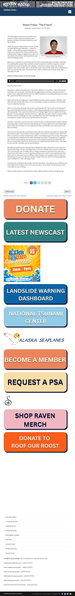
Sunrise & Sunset (10, 544)
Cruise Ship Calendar (11, 521)
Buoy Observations (11, 517)
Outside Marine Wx (11, 530)
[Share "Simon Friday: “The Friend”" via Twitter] (35, 183)
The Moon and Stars (11, 548)
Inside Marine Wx (11, 526)
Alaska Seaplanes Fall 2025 (11, 580)
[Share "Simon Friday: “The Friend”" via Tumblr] (42, 183)
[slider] (64, 81)
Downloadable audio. (14, 86)
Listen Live (10, 9)
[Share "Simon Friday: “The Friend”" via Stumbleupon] (49, 183)
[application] (37, 81)
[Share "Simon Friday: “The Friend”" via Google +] (38, 183)
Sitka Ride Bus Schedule (12, 535)
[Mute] (60, 81)
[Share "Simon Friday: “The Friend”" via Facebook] (31, 183)
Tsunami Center (10, 553)
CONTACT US (56, 594)
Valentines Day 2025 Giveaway (12, 563)
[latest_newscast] (36, 242)
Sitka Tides (9, 539)
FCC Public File (37, 594)
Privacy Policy (47, 594)
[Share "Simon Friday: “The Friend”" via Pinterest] (46, 183)
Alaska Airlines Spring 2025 (12, 571)
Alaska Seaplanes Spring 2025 (12, 567)
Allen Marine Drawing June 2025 (13, 576)
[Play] (10, 81)
